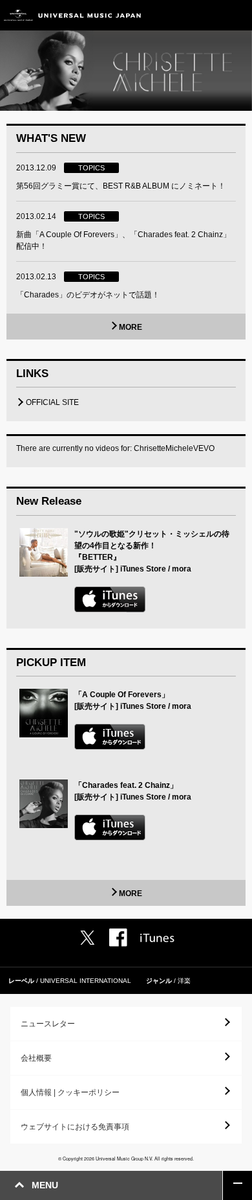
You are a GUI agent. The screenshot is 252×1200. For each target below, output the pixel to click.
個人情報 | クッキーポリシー (70, 1092)
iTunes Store (143, 568)
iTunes (157, 938)
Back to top (237, 1185)
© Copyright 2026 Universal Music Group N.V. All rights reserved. (126, 1158)
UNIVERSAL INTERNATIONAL (85, 980)
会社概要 (36, 1058)
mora (181, 568)
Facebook (118, 938)
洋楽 (184, 980)
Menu (237, 15)
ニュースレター (48, 1023)
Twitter (87, 937)
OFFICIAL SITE (52, 402)
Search (208, 15)
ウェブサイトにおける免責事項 (75, 1126)
